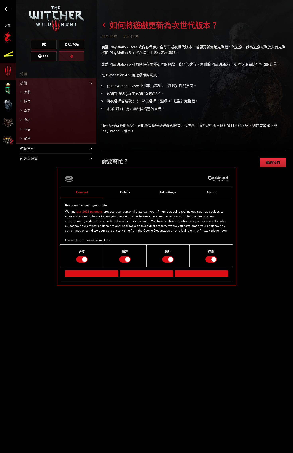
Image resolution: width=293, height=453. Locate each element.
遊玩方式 (27, 148)
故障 (27, 138)
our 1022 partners (89, 211)
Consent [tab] (82, 192)
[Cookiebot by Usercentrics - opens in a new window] (210, 179)
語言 (27, 101)
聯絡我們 (273, 162)
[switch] (125, 259)
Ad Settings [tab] (168, 192)
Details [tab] (125, 192)
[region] (48, 226)
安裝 (27, 92)
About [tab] (211, 192)
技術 (23, 82)
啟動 (27, 110)
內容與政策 (29, 158)
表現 (27, 129)
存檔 (27, 119)
